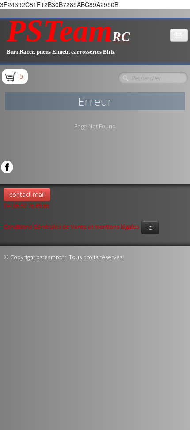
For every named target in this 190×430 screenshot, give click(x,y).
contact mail (27, 194)
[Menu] (179, 35)
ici (150, 227)
